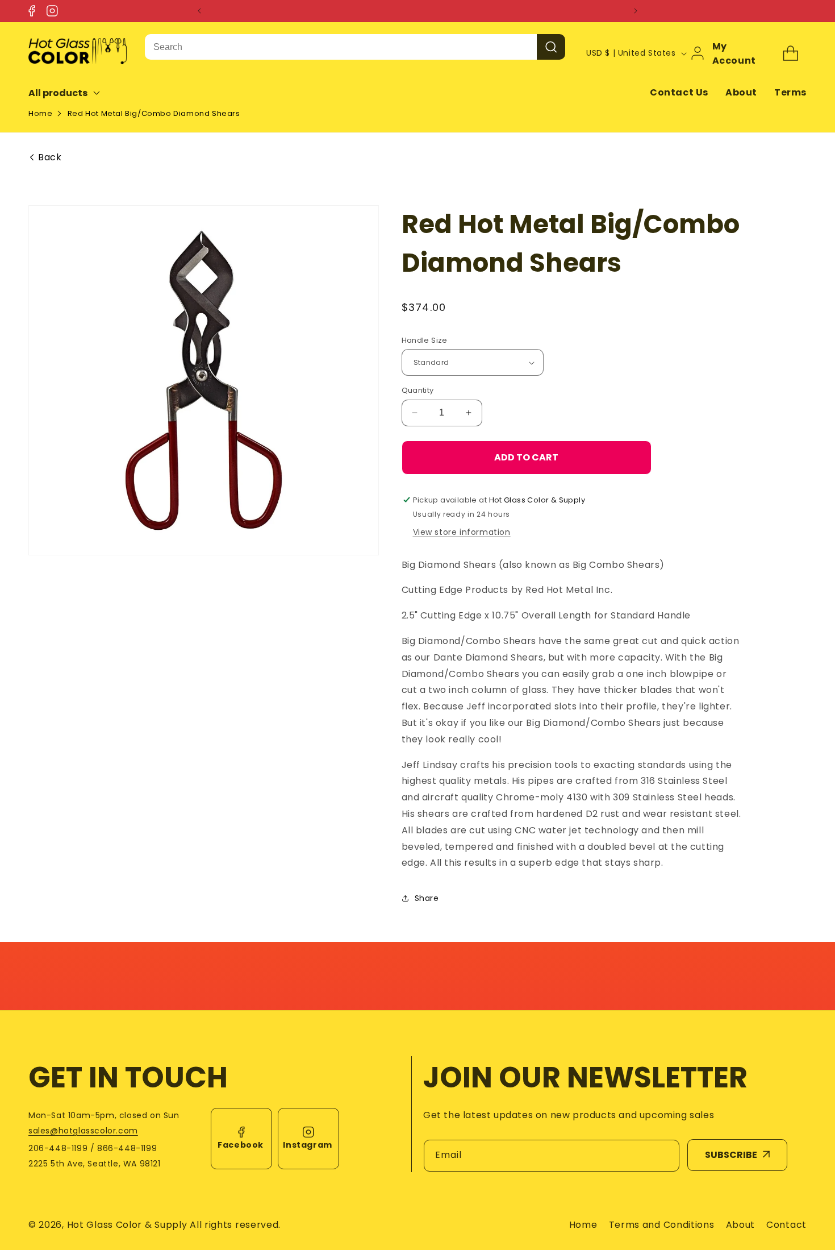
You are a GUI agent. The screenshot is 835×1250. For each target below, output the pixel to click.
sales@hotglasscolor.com (83, 1130)
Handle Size (425, 340)
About (741, 92)
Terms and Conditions (662, 1224)
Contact (786, 1224)
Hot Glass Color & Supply (127, 1224)
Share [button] (427, 898)
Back (49, 157)
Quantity (418, 390)
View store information (462, 532)
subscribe (731, 1154)
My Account (734, 53)
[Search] (551, 47)
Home (40, 113)
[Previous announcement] (199, 11)
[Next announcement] (635, 11)
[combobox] (341, 47)
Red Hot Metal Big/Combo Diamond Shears (154, 113)
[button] (71, 93)
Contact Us (679, 92)
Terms (790, 92)
